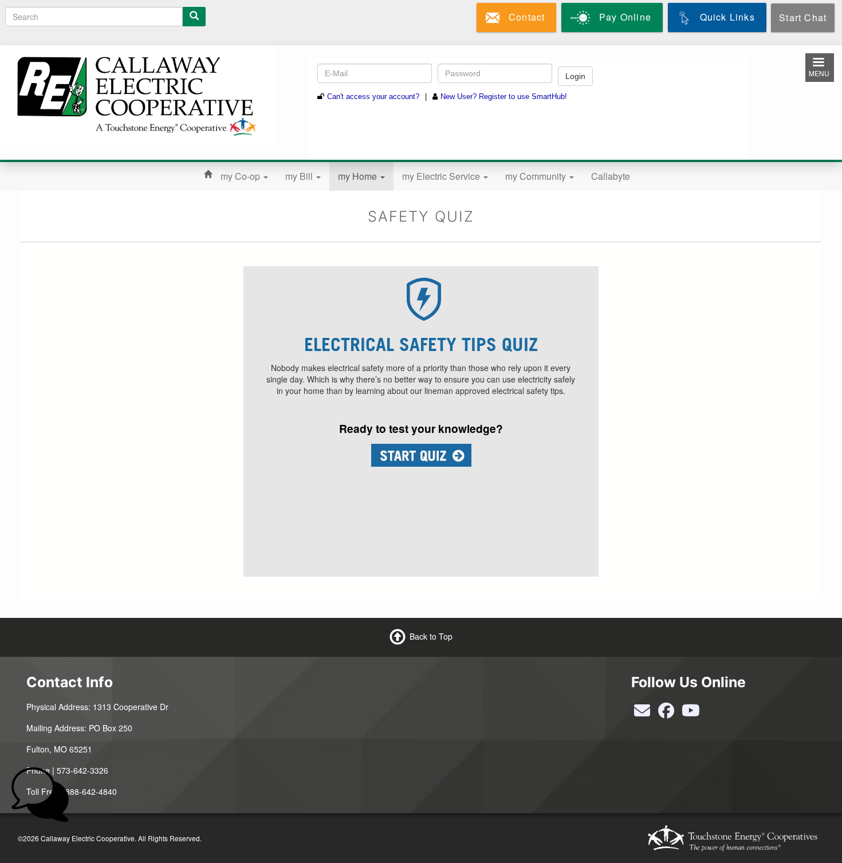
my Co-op (241, 176)
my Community (536, 176)
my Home (358, 176)
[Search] (194, 16)
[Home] (134, 94)
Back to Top (431, 635)
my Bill (300, 176)
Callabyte (610, 176)
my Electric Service (442, 176)
